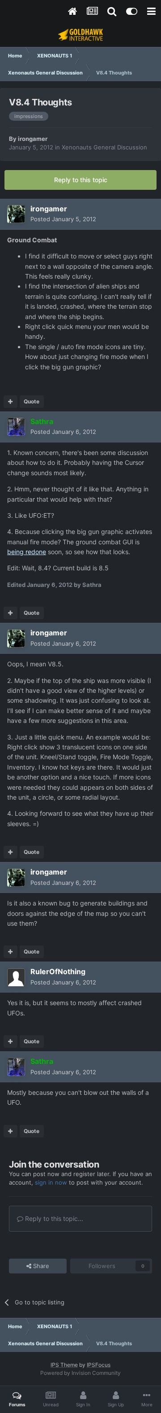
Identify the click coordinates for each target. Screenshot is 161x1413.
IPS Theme (64, 1364)
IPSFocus (98, 1364)
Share (40, 1265)
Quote (31, 401)
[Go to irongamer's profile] (16, 214)
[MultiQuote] (10, 401)
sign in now (51, 1182)
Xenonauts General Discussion (104, 147)
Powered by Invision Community (80, 1372)
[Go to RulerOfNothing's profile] (16, 977)
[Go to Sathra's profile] (16, 427)
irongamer (32, 138)
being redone (26, 552)
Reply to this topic (80, 180)
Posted (63, 219)
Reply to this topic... (53, 1218)
